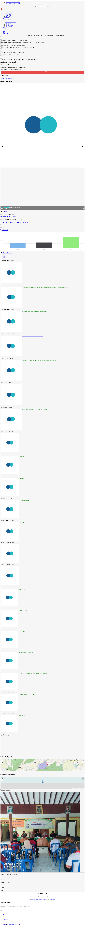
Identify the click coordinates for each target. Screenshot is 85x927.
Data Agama (7, 24)
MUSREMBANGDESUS (8, 217)
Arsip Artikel (7, 253)
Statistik (5, 230)
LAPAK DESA (6, 33)
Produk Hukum (8, 28)
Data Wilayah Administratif (10, 19)
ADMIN (2, 78)
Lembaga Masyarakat (7, 17)
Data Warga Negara (9, 26)
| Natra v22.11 (17, 924)
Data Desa (5, 18)
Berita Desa (5, 914)
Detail (7, 789)
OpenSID (82, 770)
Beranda (4, 10)
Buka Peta (2, 772)
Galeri (4, 211)
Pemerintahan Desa (7, 15)
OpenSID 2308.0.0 (10, 924)
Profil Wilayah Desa (9, 13)
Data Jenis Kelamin (9, 25)
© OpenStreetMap (78, 770)
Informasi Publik (8, 29)
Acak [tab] (4, 257)
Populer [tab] (4, 256)
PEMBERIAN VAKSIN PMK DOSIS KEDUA (15, 222)
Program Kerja (6, 916)
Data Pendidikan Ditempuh (10, 22)
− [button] (2, 762)
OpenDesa (3, 924)
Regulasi (4, 27)
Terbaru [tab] (4, 255)
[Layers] (83, 761)
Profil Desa (5, 12)
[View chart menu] (83, 233)
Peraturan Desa (6, 919)
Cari (48, 6)
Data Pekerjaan (8, 23)
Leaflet (74, 770)
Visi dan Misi (8, 16)
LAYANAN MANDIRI (9, 78)
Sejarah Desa (8, 14)
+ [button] (2, 760)
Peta (4, 31)
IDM (4, 32)
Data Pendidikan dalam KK (10, 21)
